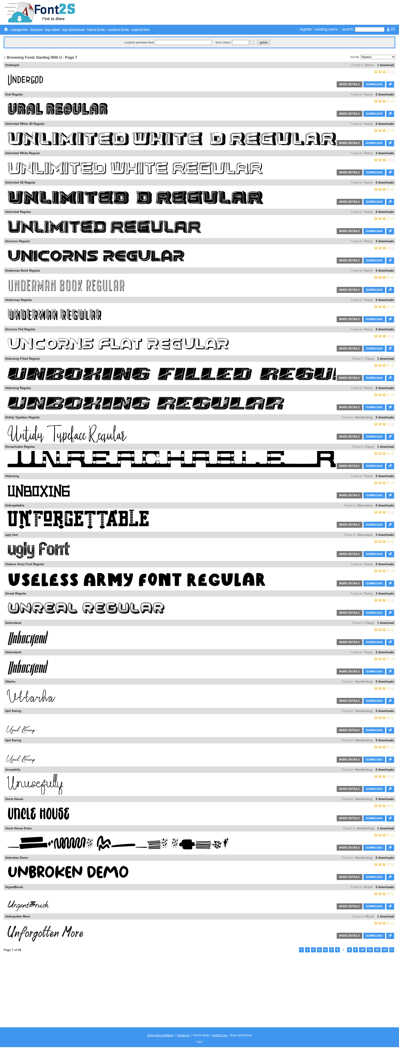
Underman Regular (18, 300)
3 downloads (385, 535)
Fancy (368, 94)
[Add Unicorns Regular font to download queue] (390, 261)
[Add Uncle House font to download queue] (390, 818)
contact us (183, 1035)
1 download (385, 65)
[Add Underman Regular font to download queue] (390, 319)
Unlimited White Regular (22, 153)
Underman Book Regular (22, 270)
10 (362, 949)
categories (19, 30)
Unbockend (13, 623)
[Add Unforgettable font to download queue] (390, 525)
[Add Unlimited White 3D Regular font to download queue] (390, 143)
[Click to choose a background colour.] (252, 42)
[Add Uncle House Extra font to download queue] (390, 848)
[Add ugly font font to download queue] (390, 554)
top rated (52, 30)
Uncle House (14, 799)
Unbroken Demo (16, 857)
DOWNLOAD (374, 84)
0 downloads (385, 94)
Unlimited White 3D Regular (25, 124)
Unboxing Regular (18, 388)
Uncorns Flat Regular (20, 329)
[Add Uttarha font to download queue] (390, 701)
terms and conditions (160, 1035)
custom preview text (139, 42)
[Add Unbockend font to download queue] (390, 642)
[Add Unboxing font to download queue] (390, 495)
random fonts (118, 30)
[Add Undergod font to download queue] (390, 84)
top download (73, 30)
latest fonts (96, 30)
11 (369, 949)
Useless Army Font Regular (24, 564)
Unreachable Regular (20, 446)
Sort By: (355, 57)
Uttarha (10, 681)
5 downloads (385, 241)
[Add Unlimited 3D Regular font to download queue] (390, 202)
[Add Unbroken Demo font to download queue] (390, 877)
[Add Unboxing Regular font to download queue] (390, 407)
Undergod (12, 65)
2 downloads (385, 153)
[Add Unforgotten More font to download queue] (390, 936)
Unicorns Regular (17, 241)
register (306, 29)
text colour (223, 42)
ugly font (11, 535)
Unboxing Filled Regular (22, 358)
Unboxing (12, 476)
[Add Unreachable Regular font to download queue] (390, 466)
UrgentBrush (14, 887)
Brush (368, 887)
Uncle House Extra (18, 828)
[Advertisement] (311, 12)
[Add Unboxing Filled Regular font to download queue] (390, 378)
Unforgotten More (17, 916)
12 (377, 949)
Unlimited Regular (18, 212)
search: (348, 29)
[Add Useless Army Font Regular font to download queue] (390, 583)
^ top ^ (200, 1041)
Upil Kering (13, 711)
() (392, 29)
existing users (326, 29)
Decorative (364, 505)
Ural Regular (14, 94)
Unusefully (12, 769)
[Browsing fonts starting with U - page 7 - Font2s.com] (39, 21)
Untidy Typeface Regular (22, 417)
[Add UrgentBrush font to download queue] (390, 906)
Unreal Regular (15, 593)
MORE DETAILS (349, 84)
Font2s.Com (219, 1035)
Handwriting (363, 417)
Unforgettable (14, 505)
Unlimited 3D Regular (20, 182)
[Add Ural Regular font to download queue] (390, 114)
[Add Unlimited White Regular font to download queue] (390, 172)
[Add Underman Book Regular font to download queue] (390, 290)
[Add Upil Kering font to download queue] (390, 730)
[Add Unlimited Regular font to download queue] (390, 231)
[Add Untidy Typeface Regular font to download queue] (390, 437)
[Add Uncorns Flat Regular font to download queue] (390, 349)
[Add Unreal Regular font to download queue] (390, 613)
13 (385, 949)
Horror (369, 65)
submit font (140, 30)
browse (36, 30)
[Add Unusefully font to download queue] (390, 789)
